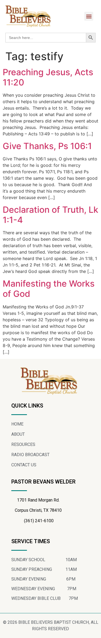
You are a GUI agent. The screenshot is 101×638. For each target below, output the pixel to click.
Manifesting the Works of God (49, 288)
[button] (88, 16)
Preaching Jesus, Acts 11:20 (48, 77)
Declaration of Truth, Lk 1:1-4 (50, 214)
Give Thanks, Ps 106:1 (47, 146)
